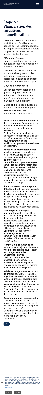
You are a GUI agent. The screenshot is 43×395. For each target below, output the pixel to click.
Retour (7, 324)
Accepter (8, 392)
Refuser (17, 392)
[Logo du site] (12, 5)
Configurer (8, 387)
